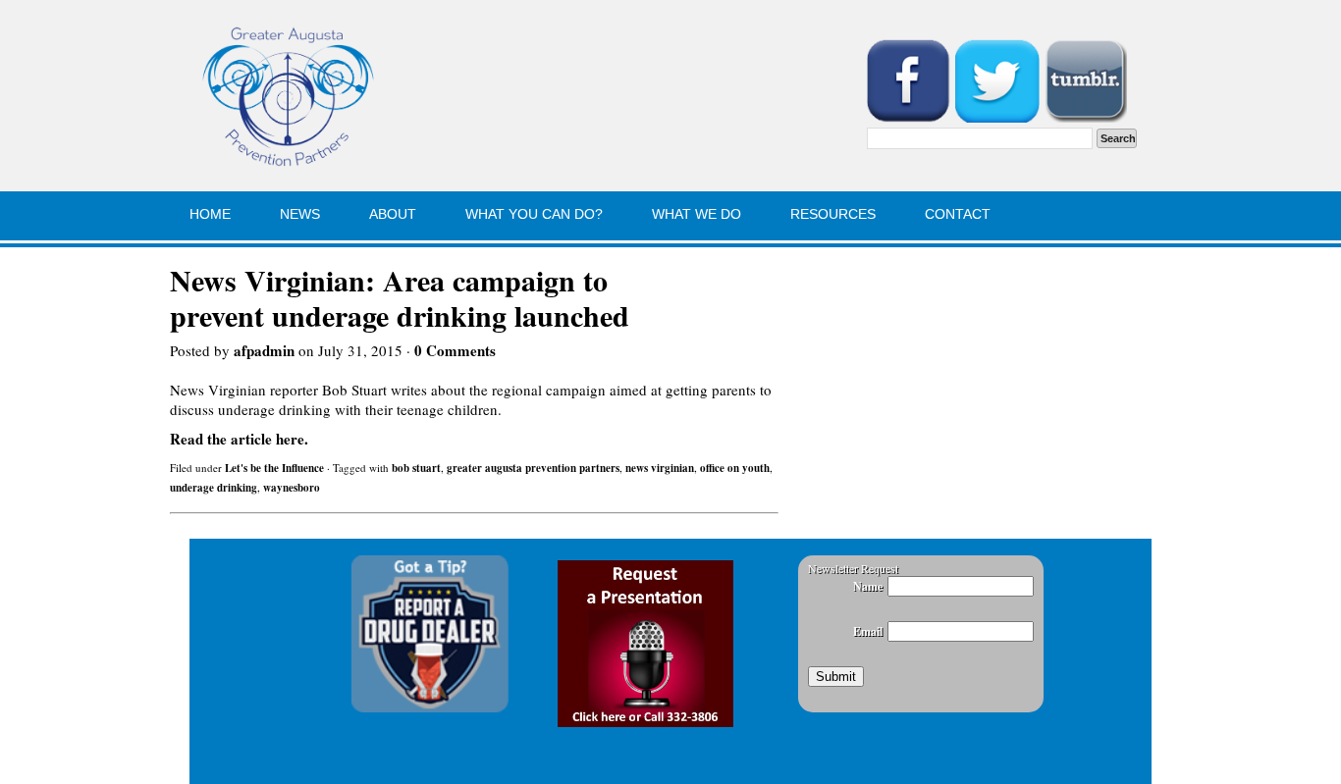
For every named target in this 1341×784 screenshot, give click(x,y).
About (392, 214)
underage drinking (213, 488)
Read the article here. (239, 438)
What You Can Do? (534, 214)
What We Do (696, 214)
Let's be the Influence (274, 468)
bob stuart (416, 468)
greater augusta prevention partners (533, 468)
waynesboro (291, 488)
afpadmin (264, 350)
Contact (958, 214)
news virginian (659, 468)
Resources (833, 214)
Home (210, 214)
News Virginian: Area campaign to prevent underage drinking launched (399, 297)
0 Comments (455, 350)
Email (868, 631)
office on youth (735, 468)
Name (868, 586)
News (300, 214)
